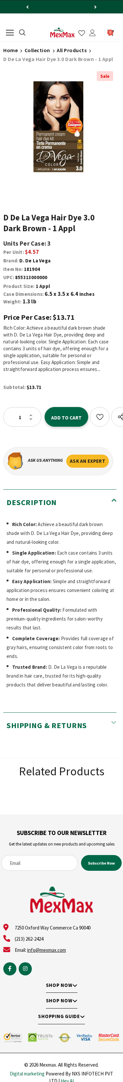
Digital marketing (27, 1074)
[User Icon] (92, 33)
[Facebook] (9, 968)
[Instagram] (25, 968)
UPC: (8, 277)
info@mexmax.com (46, 950)
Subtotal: (14, 387)
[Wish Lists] (100, 417)
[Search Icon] (22, 33)
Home (10, 50)
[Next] (95, 7)
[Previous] (27, 7)
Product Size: (19, 286)
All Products (72, 50)
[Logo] (62, 33)
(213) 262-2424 (29, 939)
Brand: (10, 260)
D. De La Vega (35, 260)
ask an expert (87, 461)
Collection (37, 50)
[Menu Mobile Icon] (10, 33)
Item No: (13, 269)
